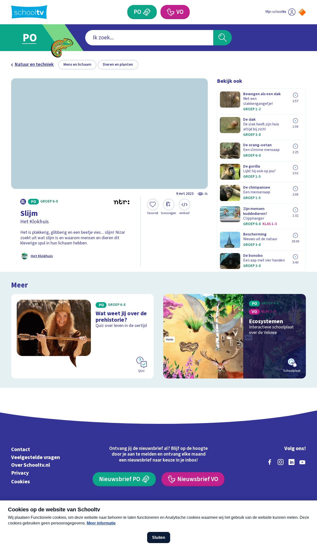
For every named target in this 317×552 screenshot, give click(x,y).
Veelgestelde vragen (35, 457)
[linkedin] (291, 462)
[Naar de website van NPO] (302, 12)
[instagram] (280, 462)
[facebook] (269, 462)
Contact (20, 449)
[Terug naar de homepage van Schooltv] (29, 12)
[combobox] (149, 38)
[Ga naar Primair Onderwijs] (35, 37)
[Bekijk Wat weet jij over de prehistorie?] (82, 336)
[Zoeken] (222, 38)
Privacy (20, 473)
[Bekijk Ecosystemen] (234, 336)
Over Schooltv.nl (30, 465)
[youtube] (302, 462)
